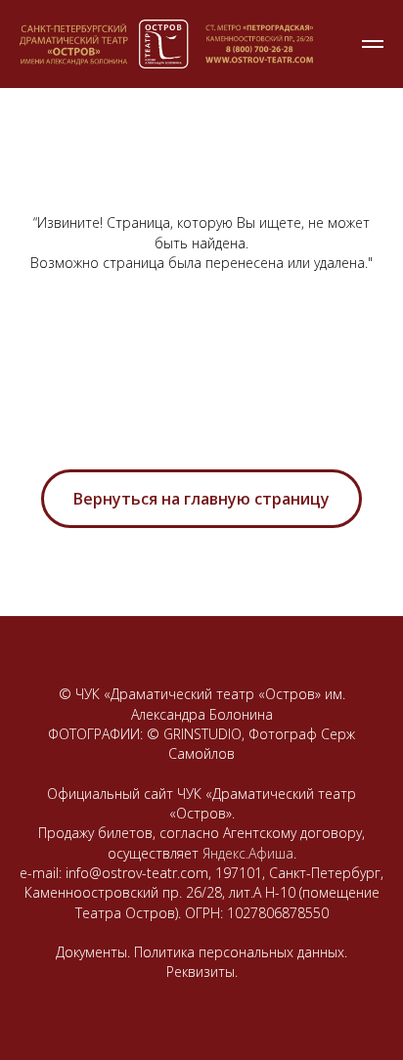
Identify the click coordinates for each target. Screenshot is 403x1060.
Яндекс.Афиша (247, 853)
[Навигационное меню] (372, 44)
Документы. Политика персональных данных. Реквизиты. (201, 962)
